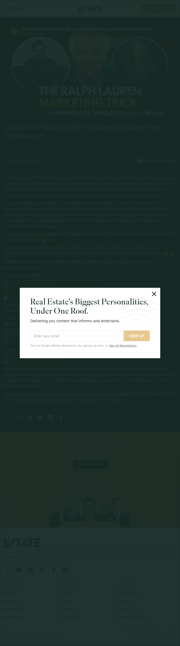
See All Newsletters (123, 345)
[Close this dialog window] (154, 294)
